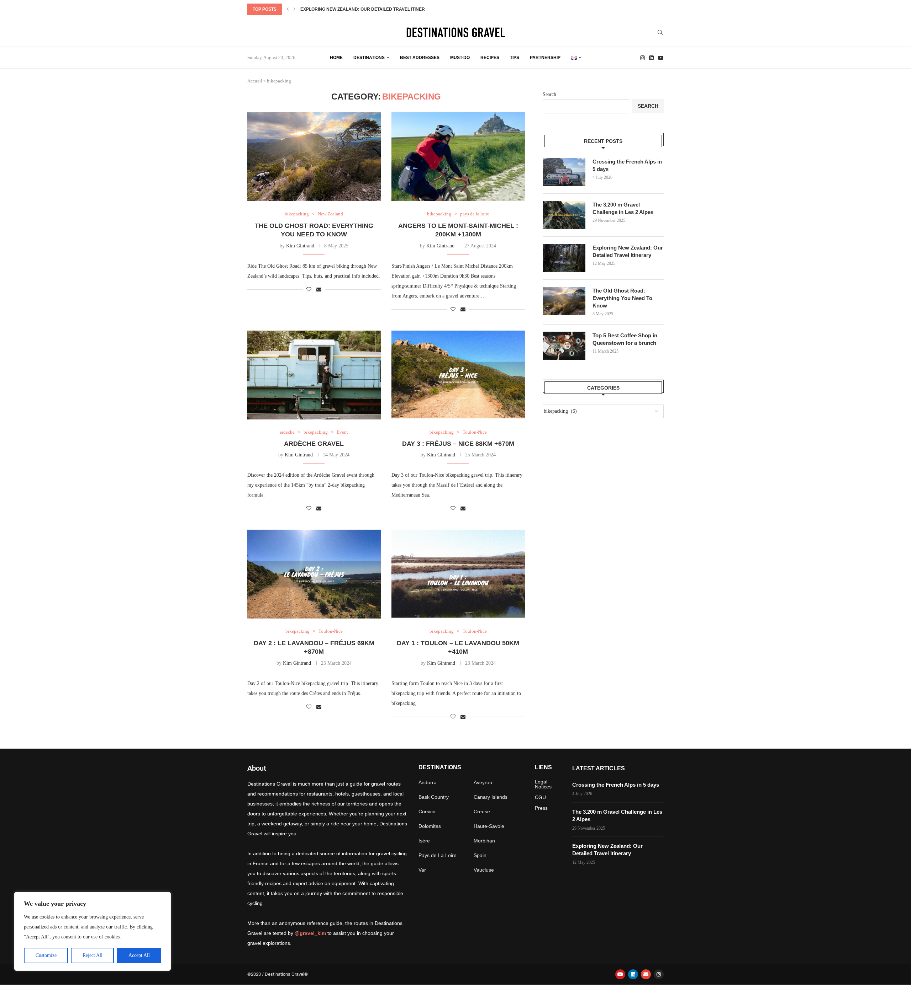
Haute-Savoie (489, 826)
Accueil (254, 81)
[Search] (660, 33)
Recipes (489, 57)
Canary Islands (490, 796)
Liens (543, 767)
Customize (46, 955)
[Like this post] (308, 290)
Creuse (482, 811)
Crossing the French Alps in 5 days (627, 165)
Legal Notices (543, 784)
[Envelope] (646, 974)
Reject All (92, 955)
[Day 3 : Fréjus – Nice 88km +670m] (458, 375)
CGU (540, 797)
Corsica (427, 811)
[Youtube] (661, 58)
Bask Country (433, 796)
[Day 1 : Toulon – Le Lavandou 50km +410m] (458, 574)
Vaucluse (484, 869)
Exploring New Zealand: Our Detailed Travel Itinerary (367, 9)
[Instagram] (642, 58)
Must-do (460, 57)
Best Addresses (419, 57)
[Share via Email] (318, 290)
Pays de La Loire (437, 855)
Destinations (369, 57)
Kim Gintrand (300, 245)
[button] (287, 9)
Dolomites (429, 826)
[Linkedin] (651, 58)
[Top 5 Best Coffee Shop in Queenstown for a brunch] (564, 346)
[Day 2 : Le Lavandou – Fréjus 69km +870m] (314, 574)
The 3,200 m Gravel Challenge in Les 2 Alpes (623, 208)
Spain (480, 855)
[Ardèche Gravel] (314, 375)
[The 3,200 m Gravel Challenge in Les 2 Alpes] (564, 215)
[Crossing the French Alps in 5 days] (564, 172)
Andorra (427, 782)
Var (422, 869)
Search (549, 94)
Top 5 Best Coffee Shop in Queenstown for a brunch (625, 339)
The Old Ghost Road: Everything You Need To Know (622, 298)
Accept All (139, 955)
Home (336, 57)
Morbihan (484, 840)
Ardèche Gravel (314, 443)
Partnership (545, 57)
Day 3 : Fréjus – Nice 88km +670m (458, 443)
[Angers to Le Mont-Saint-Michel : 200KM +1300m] (458, 156)
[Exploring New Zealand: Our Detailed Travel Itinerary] (564, 258)
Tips (514, 57)
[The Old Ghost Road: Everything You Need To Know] (314, 156)
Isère (424, 840)
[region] (92, 931)
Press (541, 807)
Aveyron (483, 782)
